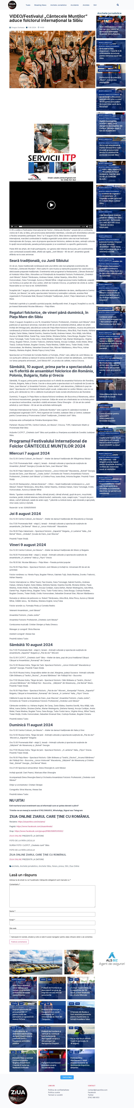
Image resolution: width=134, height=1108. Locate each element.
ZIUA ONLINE (15, 836)
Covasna (14, 1003)
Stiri (95, 5)
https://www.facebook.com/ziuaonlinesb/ (34, 826)
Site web (12, 928)
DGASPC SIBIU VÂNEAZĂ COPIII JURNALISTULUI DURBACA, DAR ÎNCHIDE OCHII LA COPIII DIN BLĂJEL (110, 174)
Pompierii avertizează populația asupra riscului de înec (51, 1065)
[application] (51, 205)
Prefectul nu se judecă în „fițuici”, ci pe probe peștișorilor (110, 80)
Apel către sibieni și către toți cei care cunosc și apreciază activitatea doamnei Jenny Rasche (21, 990)
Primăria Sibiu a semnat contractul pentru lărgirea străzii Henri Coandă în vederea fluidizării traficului (23, 1063)
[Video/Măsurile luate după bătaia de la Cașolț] (111, 389)
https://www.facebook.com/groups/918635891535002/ (39, 831)
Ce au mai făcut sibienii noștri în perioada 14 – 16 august (80, 1041)
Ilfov (42, 1027)
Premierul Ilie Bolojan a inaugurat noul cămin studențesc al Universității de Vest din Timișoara (52, 1014)
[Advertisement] (52, 107)
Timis (47, 1003)
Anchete (86, 5)
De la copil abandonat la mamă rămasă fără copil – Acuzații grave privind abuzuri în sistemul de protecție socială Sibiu (110, 150)
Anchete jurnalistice (29, 866)
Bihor (13, 1027)
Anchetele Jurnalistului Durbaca (109, 46)
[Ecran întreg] (90, 226)
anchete (15, 866)
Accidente (75, 5)
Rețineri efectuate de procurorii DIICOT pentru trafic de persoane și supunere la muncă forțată (23, 1014)
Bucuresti (44, 1052)
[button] (118, 5)
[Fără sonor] (87, 226)
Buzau (71, 1003)
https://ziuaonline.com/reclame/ (31, 822)
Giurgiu (43, 979)
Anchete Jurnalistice (58, 5)
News (54, 866)
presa (61, 866)
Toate (28, 5)
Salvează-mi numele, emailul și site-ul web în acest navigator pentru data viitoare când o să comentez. (52, 937)
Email (12, 920)
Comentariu (14, 884)
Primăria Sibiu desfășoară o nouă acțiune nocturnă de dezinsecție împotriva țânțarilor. (79, 1063)
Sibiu (100, 170)
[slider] (49, 226)
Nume (12, 911)
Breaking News (40, 5)
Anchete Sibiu (45, 866)
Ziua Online (74, 866)
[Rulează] (12, 226)
